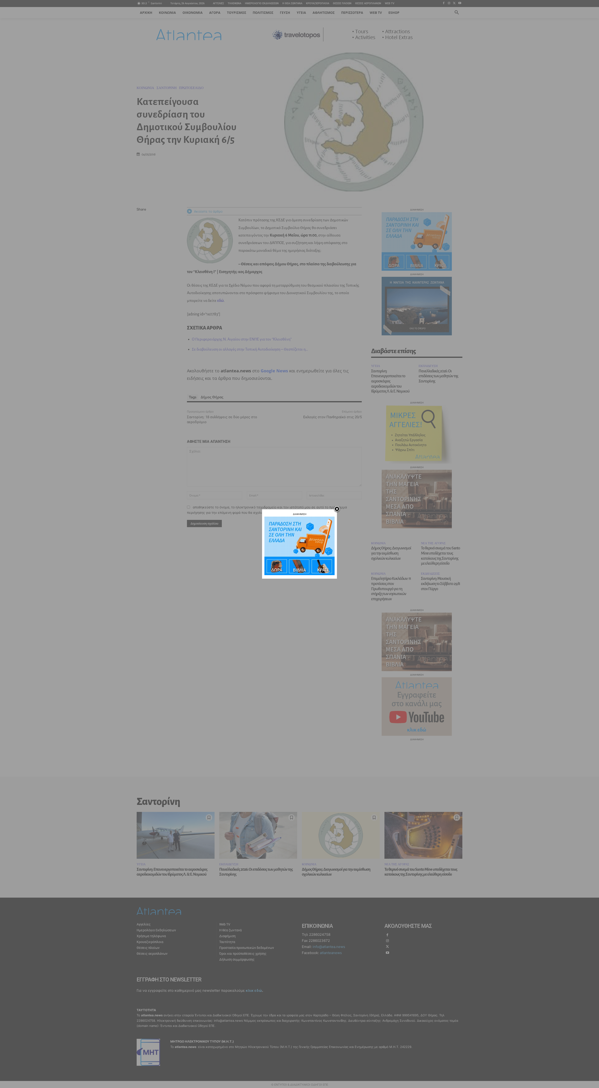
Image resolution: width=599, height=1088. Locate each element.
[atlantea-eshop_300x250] (299, 574)
